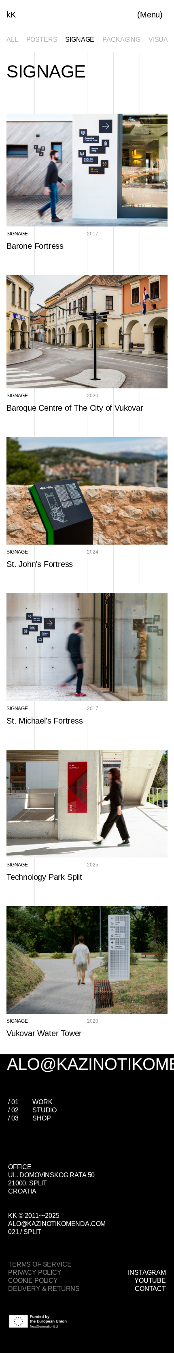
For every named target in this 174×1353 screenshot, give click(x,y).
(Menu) (150, 14)
